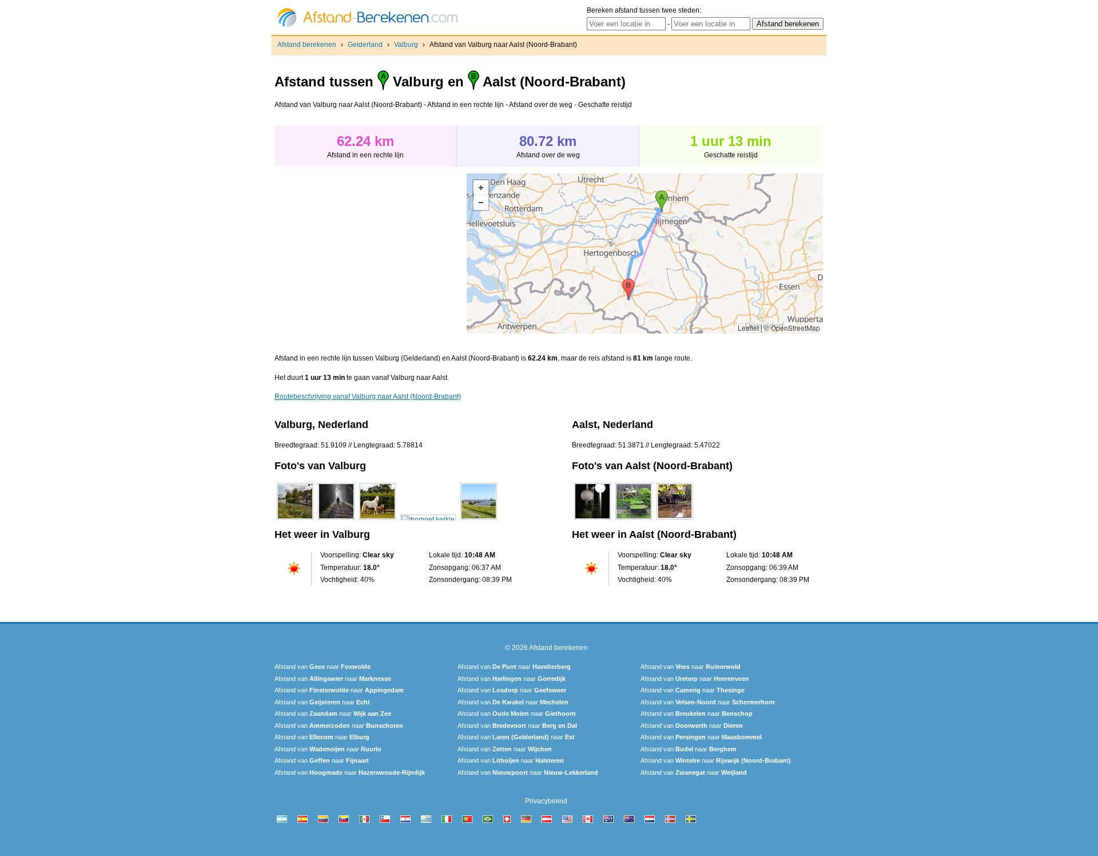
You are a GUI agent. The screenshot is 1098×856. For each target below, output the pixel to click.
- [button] (481, 202)
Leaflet (748, 327)
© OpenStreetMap (792, 327)
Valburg (406, 45)
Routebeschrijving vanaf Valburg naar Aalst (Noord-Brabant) (367, 397)
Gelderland (365, 45)
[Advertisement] (370, 253)
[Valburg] (295, 520)
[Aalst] (592, 520)
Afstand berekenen (306, 45)
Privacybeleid (546, 801)
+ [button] (481, 187)
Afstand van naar (322, 666)
